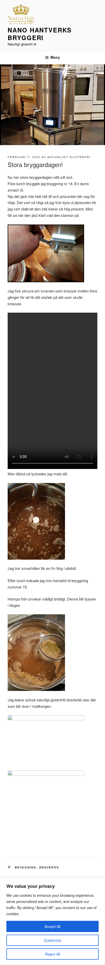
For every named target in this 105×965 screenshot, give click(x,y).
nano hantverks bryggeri (40, 34)
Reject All (52, 954)
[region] (52, 921)
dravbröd (49, 867)
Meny (55, 57)
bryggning (26, 867)
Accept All (52, 926)
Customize (52, 940)
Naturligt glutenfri (68, 157)
